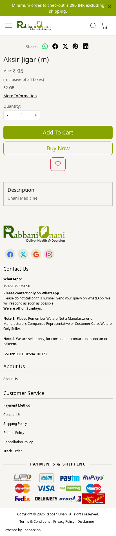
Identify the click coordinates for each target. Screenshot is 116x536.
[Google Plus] (36, 254)
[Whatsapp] (45, 46)
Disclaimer (85, 521)
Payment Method (16, 405)
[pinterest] (75, 46)
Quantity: (12, 106)
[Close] (109, 6)
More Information (20, 95)
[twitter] (65, 46)
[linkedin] (86, 46)
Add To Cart (58, 132)
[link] (93, 25)
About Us (10, 378)
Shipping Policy (15, 423)
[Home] (34, 25)
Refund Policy (13, 432)
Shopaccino (32, 530)
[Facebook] (10, 254)
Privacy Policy (63, 521)
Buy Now (58, 148)
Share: (32, 46)
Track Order (12, 451)
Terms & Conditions (34, 521)
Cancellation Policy (18, 442)
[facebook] (55, 46)
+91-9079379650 (16, 286)
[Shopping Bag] (103, 26)
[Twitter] (23, 254)
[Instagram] (48, 254)
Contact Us (12, 414)
